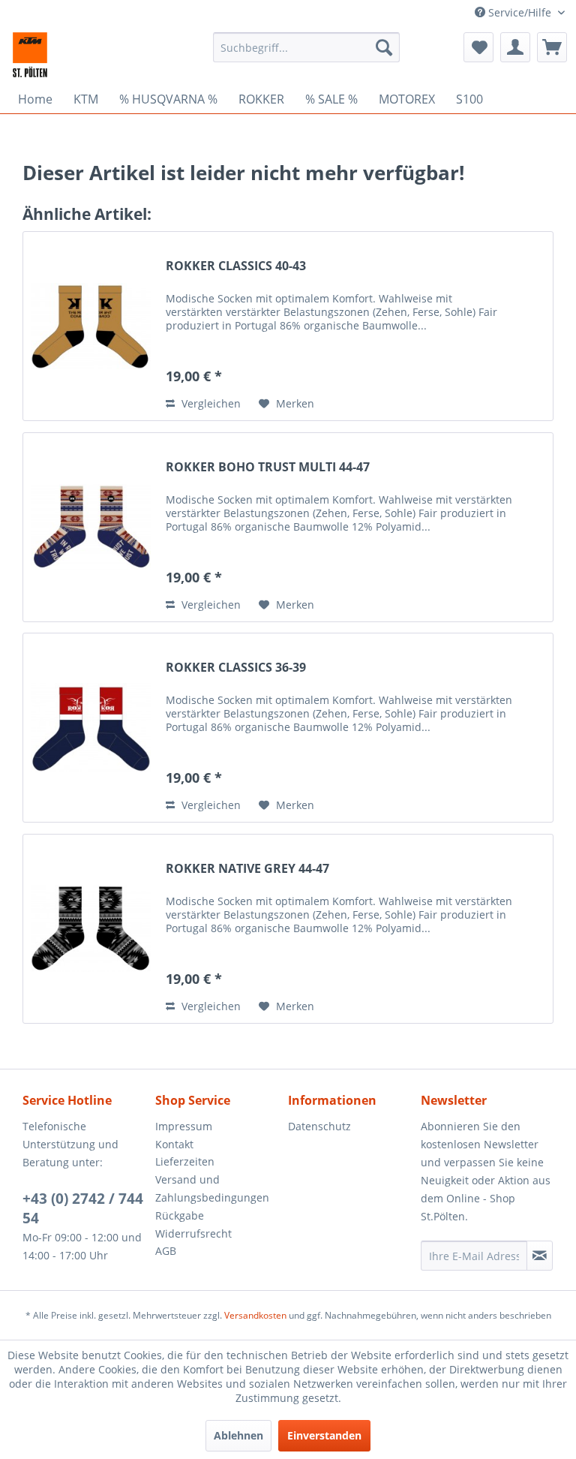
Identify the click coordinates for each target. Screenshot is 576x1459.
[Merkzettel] (479, 47)
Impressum (183, 1126)
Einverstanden (324, 1435)
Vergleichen (209, 403)
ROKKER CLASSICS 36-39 (236, 667)
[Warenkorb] (552, 47)
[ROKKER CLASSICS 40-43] (91, 326)
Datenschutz (319, 1126)
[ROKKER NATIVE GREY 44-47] (91, 928)
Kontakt (174, 1144)
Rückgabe (179, 1215)
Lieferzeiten (184, 1161)
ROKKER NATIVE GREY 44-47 (247, 869)
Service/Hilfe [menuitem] (519, 12)
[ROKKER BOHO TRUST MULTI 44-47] (91, 527)
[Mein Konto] (515, 47)
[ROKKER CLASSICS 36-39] (91, 727)
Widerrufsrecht (193, 1233)
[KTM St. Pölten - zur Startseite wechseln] (30, 54)
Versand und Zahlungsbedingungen (212, 1188)
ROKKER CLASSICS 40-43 (236, 266)
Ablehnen (238, 1435)
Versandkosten (255, 1315)
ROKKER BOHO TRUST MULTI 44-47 (268, 467)
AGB (165, 1251)
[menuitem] (306, 47)
